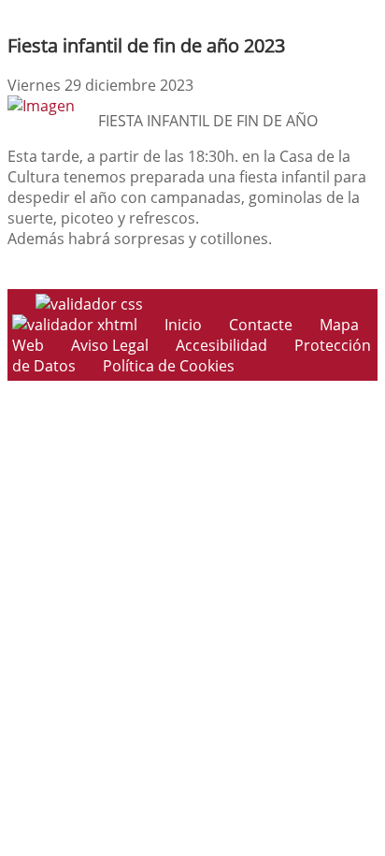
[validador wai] (76, 324)
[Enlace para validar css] (89, 304)
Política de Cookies (169, 365)
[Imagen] (41, 105)
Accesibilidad (221, 345)
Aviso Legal (110, 345)
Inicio (183, 324)
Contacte (260, 324)
